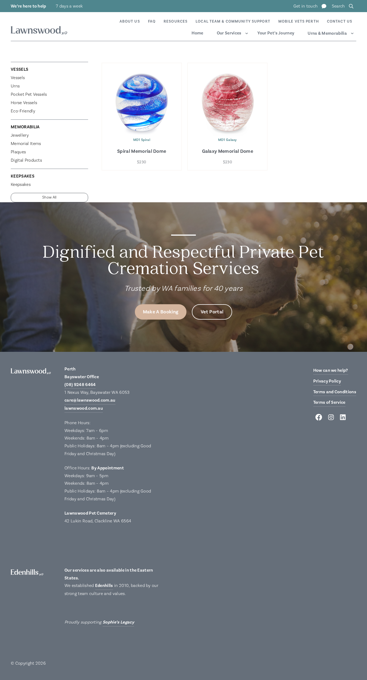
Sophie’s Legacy (118, 622)
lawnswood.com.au (83, 408)
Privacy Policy (327, 381)
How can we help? (330, 370)
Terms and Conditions (334, 392)
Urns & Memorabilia (327, 33)
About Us (130, 21)
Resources (176, 21)
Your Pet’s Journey (275, 33)
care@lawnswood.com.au (90, 400)
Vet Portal (212, 312)
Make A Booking (160, 312)
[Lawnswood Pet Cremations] (39, 31)
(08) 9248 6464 (80, 384)
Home (197, 33)
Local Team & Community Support (233, 21)
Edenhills (104, 585)
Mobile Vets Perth (298, 21)
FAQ (152, 21)
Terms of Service (329, 402)
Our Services (229, 33)
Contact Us (339, 21)
